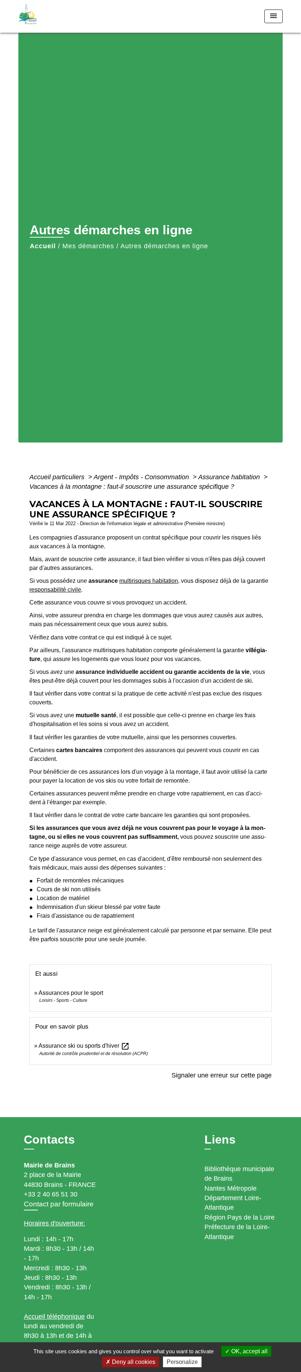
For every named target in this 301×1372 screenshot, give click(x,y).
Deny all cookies (132, 1362)
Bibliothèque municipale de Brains (239, 1173)
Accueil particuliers (57, 477)
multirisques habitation (148, 581)
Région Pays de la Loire (239, 1217)
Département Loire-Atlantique (232, 1202)
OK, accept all (249, 1351)
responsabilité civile (55, 589)
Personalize (182, 1362)
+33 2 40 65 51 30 (50, 1194)
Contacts (49, 1139)
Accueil (43, 246)
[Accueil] (64, 16)
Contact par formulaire (59, 1204)
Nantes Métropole (230, 1188)
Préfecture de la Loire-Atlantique (237, 1231)
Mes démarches (88, 246)
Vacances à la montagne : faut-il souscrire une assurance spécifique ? (131, 486)
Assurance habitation (230, 477)
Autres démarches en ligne (164, 246)
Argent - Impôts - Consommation (142, 477)
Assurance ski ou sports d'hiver (84, 1046)
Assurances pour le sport (71, 993)
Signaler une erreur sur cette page (221, 1075)
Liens (220, 1139)
